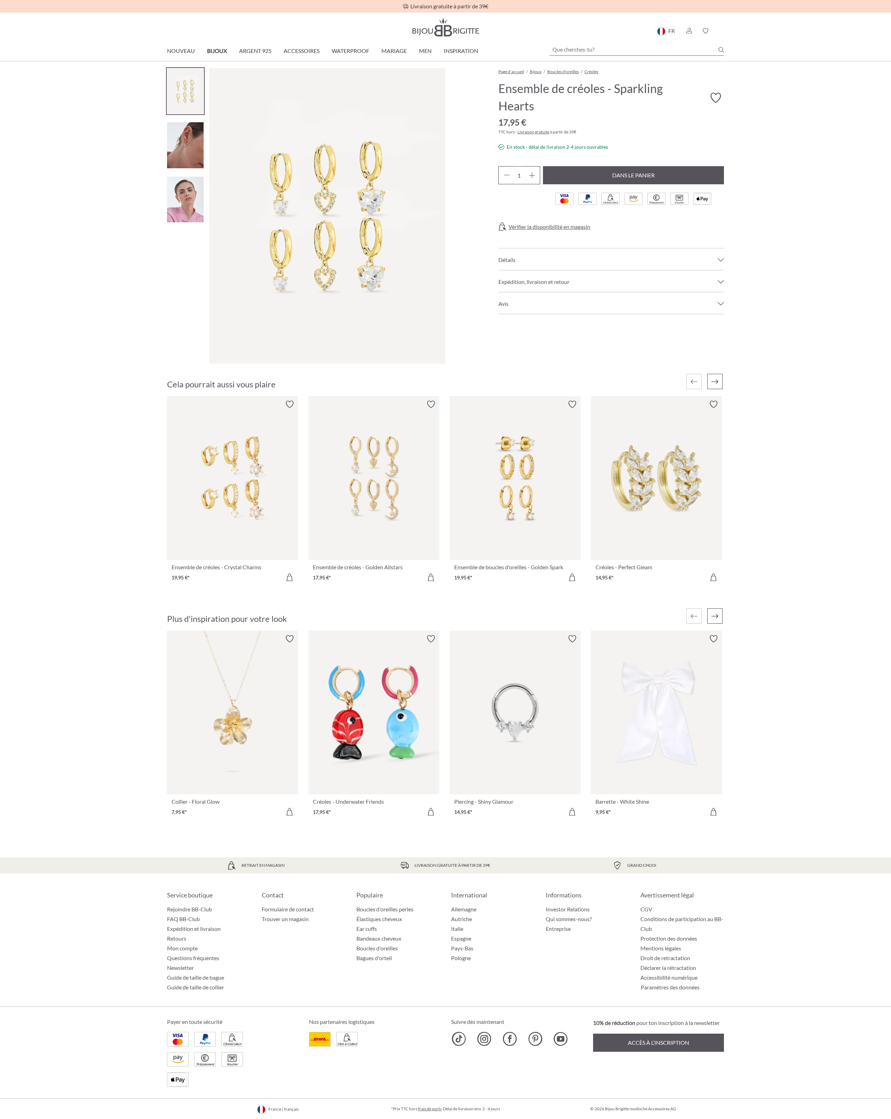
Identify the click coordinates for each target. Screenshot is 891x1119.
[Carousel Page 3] (185, 199)
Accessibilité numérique (668, 977)
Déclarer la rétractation (668, 967)
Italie (457, 928)
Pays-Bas (462, 948)
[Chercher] (721, 49)
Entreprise (558, 928)
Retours (176, 938)
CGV (646, 909)
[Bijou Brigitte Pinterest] (535, 1039)
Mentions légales (660, 948)
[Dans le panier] (289, 577)
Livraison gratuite (533, 131)
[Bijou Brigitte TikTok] (459, 1039)
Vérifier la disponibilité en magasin (549, 227)
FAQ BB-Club (183, 919)
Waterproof (350, 50)
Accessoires (302, 50)
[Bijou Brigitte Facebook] (510, 1039)
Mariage (394, 50)
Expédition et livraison (194, 928)
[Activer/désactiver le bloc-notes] (289, 404)
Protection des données (668, 938)
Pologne (461, 958)
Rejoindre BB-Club (189, 909)
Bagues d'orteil (374, 958)
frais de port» (430, 1108)
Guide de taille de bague (195, 977)
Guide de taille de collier (195, 987)
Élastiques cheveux (379, 919)
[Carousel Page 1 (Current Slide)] (185, 91)
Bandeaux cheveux (378, 938)
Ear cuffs (366, 928)
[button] (688, 31)
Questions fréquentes (193, 958)
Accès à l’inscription (658, 1042)
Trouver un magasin (285, 919)
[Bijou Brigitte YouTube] (560, 1039)
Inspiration (461, 50)
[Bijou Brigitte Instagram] (484, 1039)
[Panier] (722, 31)
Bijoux (217, 50)
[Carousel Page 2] (185, 145)
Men (425, 50)
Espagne (461, 938)
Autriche (461, 919)
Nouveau (181, 50)
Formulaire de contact (288, 909)
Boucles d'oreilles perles (384, 909)
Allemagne (463, 909)
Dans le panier (633, 175)
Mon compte (182, 948)
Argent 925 (255, 50)
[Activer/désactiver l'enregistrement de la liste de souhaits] (715, 98)
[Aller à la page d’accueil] (445, 27)
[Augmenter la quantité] (532, 175)
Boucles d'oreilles (377, 948)
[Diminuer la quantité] (506, 175)
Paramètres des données (670, 987)
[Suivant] (715, 381)
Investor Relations (568, 909)
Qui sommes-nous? (569, 919)
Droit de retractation (665, 958)
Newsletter (180, 967)
